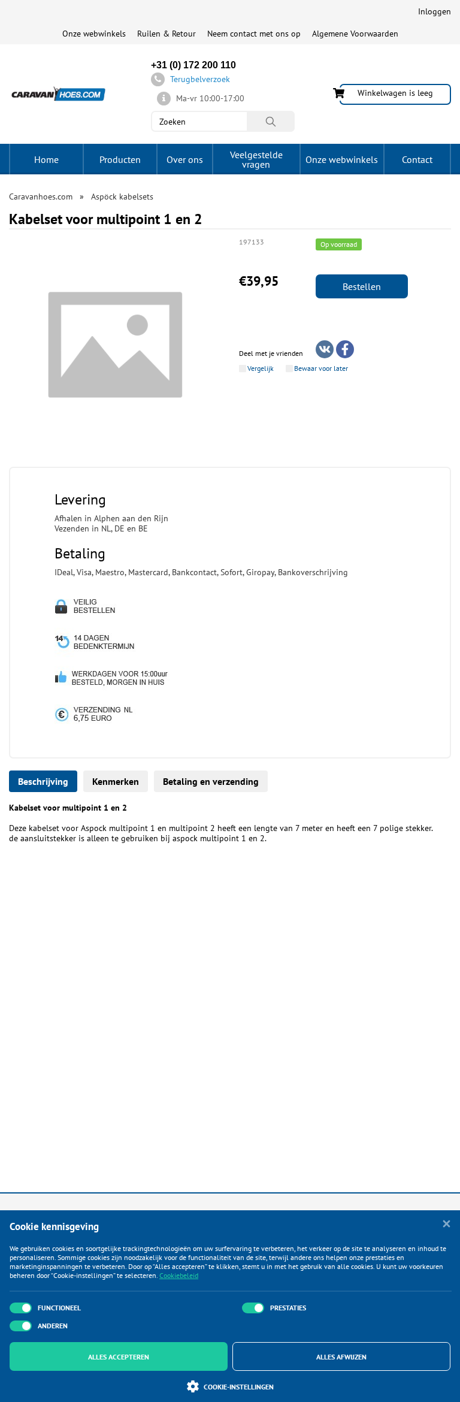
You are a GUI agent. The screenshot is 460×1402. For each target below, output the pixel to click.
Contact (417, 159)
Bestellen (362, 286)
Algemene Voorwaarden (355, 33)
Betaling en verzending (211, 781)
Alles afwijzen (341, 1356)
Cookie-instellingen (239, 1386)
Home (46, 159)
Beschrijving (43, 781)
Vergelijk (260, 368)
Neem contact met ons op (254, 33)
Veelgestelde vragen (256, 159)
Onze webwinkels (94, 33)
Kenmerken (115, 781)
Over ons (185, 159)
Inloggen (434, 11)
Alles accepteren (118, 1356)
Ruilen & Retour (166, 33)
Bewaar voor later (321, 368)
